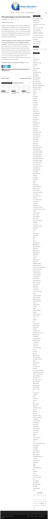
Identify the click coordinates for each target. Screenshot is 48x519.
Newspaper (35, 368)
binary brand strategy (37, 89)
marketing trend (36, 344)
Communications (36, 205)
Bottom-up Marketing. (37, 29)
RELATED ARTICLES (6, 83)
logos (34, 321)
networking (35, 364)
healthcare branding (36, 299)
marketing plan (35, 336)
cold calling (35, 203)
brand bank (35, 98)
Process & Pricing (30, 12)
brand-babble (35, 179)
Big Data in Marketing (37, 87)
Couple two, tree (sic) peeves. (38, 27)
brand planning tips (36, 134)
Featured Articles (36, 278)
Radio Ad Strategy (5, 92)
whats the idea (26, 69)
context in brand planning (37, 220)
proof (34, 402)
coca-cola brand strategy (37, 199)
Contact (17, 12)
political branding (36, 387)
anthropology (35, 64)
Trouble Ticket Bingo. (26, 92)
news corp (14, 69)
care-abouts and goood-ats (38, 192)
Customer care (35, 235)
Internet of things (36, 315)
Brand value (35, 175)
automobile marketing (37, 72)
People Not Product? (36, 43)
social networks (20, 69)
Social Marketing (36, 445)
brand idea (35, 117)
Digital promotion (36, 250)
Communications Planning (37, 207)
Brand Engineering (36, 113)
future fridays (35, 285)
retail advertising (36, 422)
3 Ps (34, 55)
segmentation (35, 439)
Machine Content (36, 325)
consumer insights (36, 212)
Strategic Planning (36, 460)
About (22, 12)
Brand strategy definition (37, 154)
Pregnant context (36, 392)
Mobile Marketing (36, 355)
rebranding (35, 411)
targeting (34, 465)
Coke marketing (36, 201)
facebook (6, 69)
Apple (34, 66)
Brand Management (36, 122)
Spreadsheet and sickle (25, 78)
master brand (35, 345)
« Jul (34, 509)
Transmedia (35, 471)
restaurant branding (36, 420)
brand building (35, 104)
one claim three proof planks (38, 370)
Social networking (36, 450)
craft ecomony (35, 224)
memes (34, 349)
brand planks (35, 128)
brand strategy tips (36, 167)
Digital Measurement (36, 246)
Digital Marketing (36, 244)
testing (34, 469)
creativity (34, 229)
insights (34, 308)
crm (33, 231)
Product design (35, 398)
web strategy (35, 486)
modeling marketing (36, 357)
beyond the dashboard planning (38, 85)
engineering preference (37, 265)
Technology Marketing (37, 467)
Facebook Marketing (36, 272)
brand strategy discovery (37, 156)
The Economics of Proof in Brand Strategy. (39, 25)
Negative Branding (36, 362)
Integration (35, 312)
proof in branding (36, 404)
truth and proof (35, 475)
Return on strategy (36, 428)
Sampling (34, 434)
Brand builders (35, 102)
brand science (35, 143)
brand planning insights (37, 132)
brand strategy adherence (37, 147)
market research (36, 327)
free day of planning (36, 282)
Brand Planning (35, 130)
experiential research (36, 270)
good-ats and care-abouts (37, 291)
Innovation (35, 306)
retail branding (35, 424)
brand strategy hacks (37, 164)
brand (34, 94)
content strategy (36, 218)
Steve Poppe (4, 19)
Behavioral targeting (36, 77)
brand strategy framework (37, 162)
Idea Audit (35, 302)
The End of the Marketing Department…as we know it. (38, 33)
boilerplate (35, 92)
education (34, 257)
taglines (34, 464)
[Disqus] (16, 110)
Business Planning (36, 188)
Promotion (35, 400)
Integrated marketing (36, 310)
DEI (33, 239)
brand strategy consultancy (38, 152)
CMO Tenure (35, 197)
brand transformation (36, 173)
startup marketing (36, 454)
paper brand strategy (36, 375)
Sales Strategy (35, 430)
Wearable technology (37, 484)
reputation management (37, 417)
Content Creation (36, 214)
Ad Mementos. (35, 39)
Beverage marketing (36, 81)
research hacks (36, 419)
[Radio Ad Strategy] (6, 88)
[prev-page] (28, 83)
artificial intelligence (36, 68)
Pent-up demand (36, 377)
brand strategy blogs (36, 149)
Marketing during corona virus (38, 332)
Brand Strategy (35, 145)
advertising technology (37, 62)
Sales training (35, 432)
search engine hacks (36, 437)
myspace (10, 69)
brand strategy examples (37, 160)
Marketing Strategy (36, 340)
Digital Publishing (36, 252)
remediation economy (37, 415)
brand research (35, 141)
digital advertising (36, 242)
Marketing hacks (36, 334)
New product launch (36, 366)
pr (33, 390)
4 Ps (34, 57)
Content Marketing (36, 216)
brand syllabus (35, 171)
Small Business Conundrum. (38, 37)
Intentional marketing (37, 314)
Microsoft (34, 353)
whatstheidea (4, 70)
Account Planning (36, 59)
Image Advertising (36, 304)
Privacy (34, 396)
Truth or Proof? (35, 22)
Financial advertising (36, 280)
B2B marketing (35, 74)
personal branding (36, 381)
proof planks (35, 405)
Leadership (35, 319)
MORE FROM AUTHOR (18, 83)
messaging (35, 351)
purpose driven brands (37, 407)
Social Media (35, 447)
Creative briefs (35, 227)
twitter (34, 479)
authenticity (35, 70)
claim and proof (36, 194)
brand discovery (36, 111)
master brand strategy (37, 347)
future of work (35, 287)
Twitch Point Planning (37, 477)
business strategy (36, 190)
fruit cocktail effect (36, 284)
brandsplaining (35, 184)
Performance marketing (37, 379)
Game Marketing (36, 289)
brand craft (35, 107)
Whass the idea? (5, 78)
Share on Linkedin (9, 66)
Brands (34, 182)
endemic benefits (36, 259)
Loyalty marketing (36, 323)
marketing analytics (36, 330)
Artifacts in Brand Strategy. (38, 18)
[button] (45, 12)
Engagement (35, 261)
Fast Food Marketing (36, 274)
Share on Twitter (6, 66)
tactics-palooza (35, 462)
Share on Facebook (3, 66)
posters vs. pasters (36, 389)
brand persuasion (36, 126)
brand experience (36, 115)
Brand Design (35, 109)
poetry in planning (36, 385)
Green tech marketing (37, 295)
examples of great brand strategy (39, 267)
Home (12, 12)
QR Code (34, 409)
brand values (35, 177)
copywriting (35, 222)
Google (34, 293)
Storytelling (35, 458)
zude (9, 70)
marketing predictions (37, 338)
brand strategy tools (36, 169)
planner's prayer (36, 383)
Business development (37, 186)
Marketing (3, 91)
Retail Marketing (36, 426)
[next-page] (30, 83)
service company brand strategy (39, 443)
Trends (34, 473)
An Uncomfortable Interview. (15, 93)
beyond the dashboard (37, 83)
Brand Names (35, 124)
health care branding (36, 297)
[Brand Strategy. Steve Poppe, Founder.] (24, 5)
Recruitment (35, 413)
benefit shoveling (36, 79)
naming (34, 360)
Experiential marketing (37, 269)
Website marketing (36, 488)
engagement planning (37, 263)
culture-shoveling (36, 233)
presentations (35, 394)
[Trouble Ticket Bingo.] (26, 88)
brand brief (35, 100)
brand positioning (36, 137)
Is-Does (34, 317)
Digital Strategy (36, 254)
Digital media (35, 248)
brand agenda (35, 96)
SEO (34, 441)
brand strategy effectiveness (38, 158)
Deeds (34, 237)
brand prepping (35, 139)
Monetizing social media (37, 359)
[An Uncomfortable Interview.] (16, 88)
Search (34, 435)
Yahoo (34, 490)
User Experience (36, 480)
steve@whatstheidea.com (37, 456)
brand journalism (36, 119)
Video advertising (36, 482)
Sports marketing (36, 452)
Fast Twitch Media (36, 276)
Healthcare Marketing (37, 300)
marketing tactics (36, 342)
